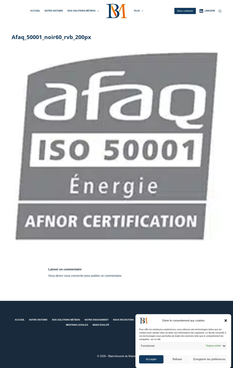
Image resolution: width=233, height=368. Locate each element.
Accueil (35, 10)
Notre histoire (54, 10)
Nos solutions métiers (82, 10)
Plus (137, 10)
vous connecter (74, 275)
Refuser (177, 359)
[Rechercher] (220, 11)
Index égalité (101, 325)
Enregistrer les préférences (209, 359)
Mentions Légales (77, 325)
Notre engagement (96, 320)
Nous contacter (185, 10)
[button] (226, 320)
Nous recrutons (123, 320)
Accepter (151, 359)
